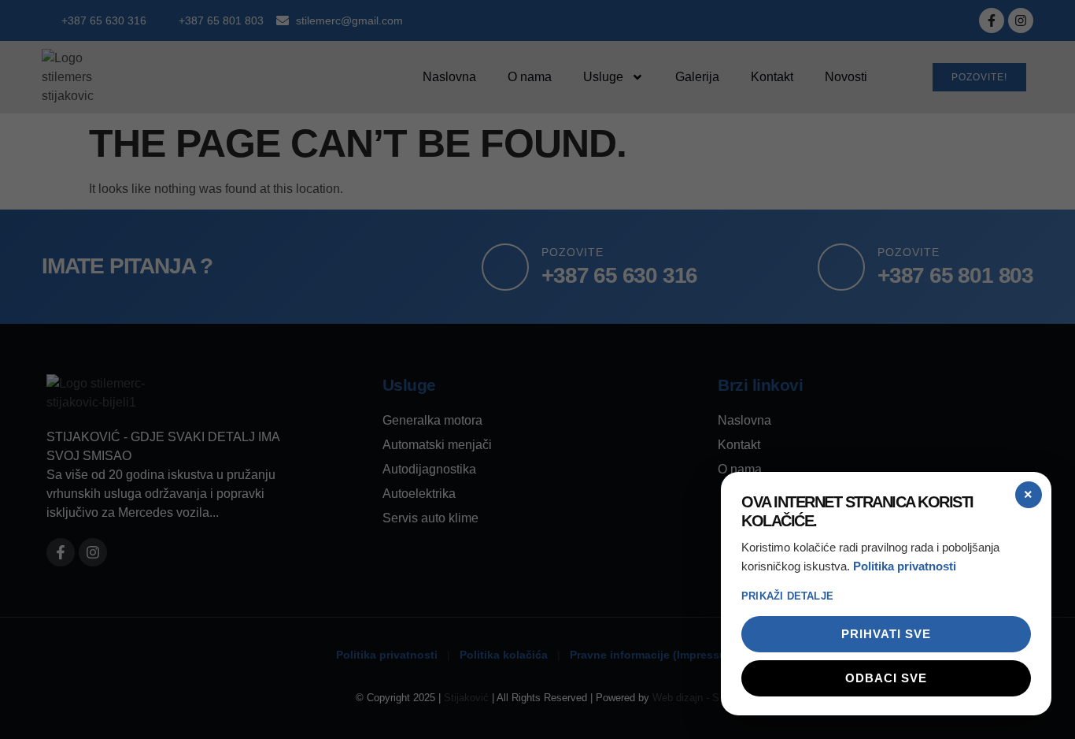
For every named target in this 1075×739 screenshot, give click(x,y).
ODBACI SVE (886, 678)
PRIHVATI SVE (886, 634)
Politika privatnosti (904, 566)
